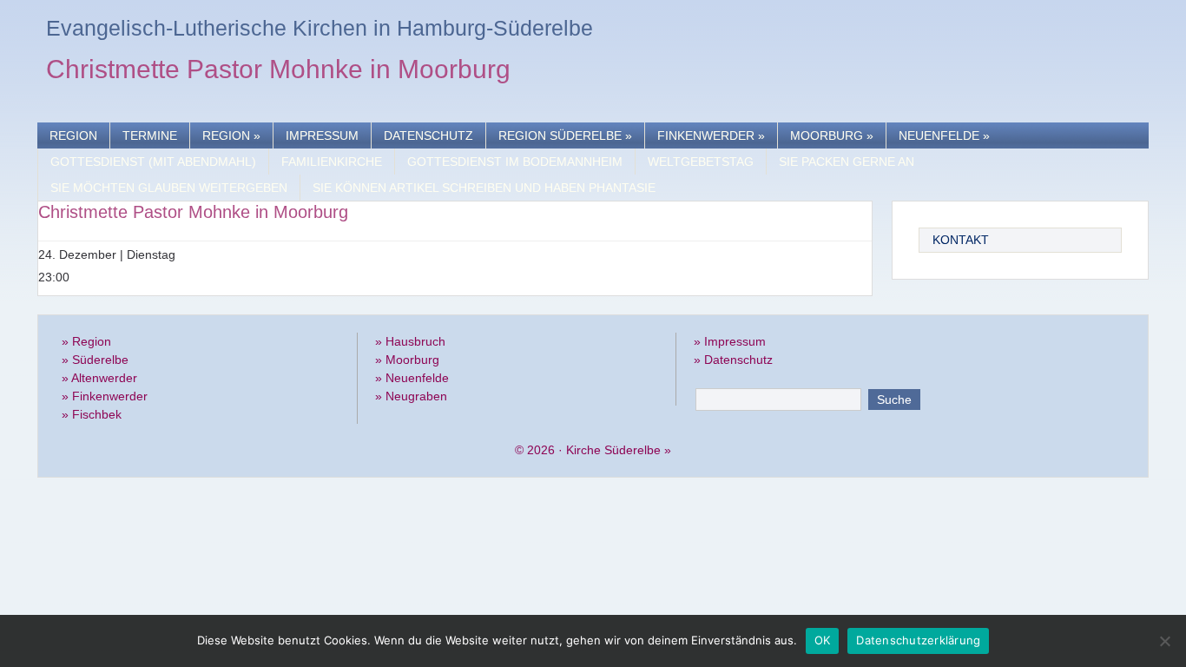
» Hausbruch (410, 341)
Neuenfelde (944, 135)
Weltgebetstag (701, 161)
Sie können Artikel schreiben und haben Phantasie (484, 188)
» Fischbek (92, 414)
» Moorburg (407, 360)
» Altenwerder (99, 378)
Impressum (322, 135)
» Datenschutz (733, 360)
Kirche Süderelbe (613, 450)
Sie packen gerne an (846, 161)
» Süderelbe (95, 360)
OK (822, 640)
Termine (149, 135)
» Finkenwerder (105, 396)
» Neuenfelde (412, 378)
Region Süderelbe (565, 135)
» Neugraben (411, 396)
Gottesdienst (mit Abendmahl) (153, 161)
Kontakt (960, 240)
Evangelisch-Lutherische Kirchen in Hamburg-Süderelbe (319, 28)
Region (73, 135)
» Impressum (730, 341)
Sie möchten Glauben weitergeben (168, 188)
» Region (86, 341)
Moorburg (831, 135)
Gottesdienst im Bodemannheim (515, 161)
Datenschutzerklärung (918, 640)
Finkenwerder (711, 135)
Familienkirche (331, 161)
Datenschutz (428, 135)
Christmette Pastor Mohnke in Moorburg (278, 71)
